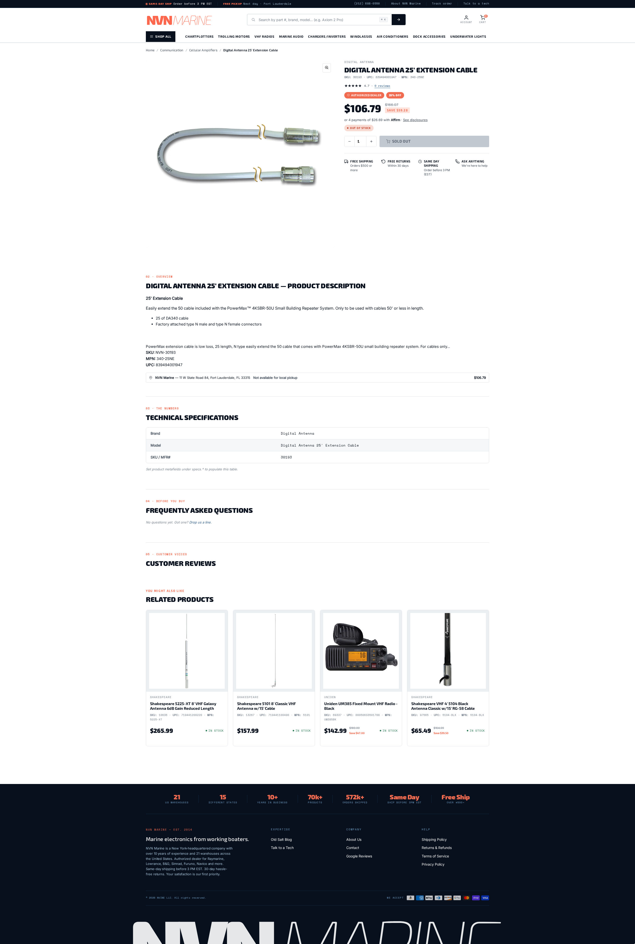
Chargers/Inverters (327, 36)
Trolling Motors (234, 36)
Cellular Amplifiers (203, 50)
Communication (171, 50)
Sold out (401, 141)
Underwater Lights (468, 36)
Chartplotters (199, 36)
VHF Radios (264, 36)
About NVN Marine (406, 3)
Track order (442, 3)
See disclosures (415, 120)
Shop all (163, 36)
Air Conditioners (392, 36)
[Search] (399, 19)
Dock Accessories (429, 36)
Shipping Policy (434, 839)
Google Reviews (359, 856)
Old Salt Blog (281, 839)
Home (150, 50)
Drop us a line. (200, 522)
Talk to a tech (476, 3)
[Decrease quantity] (349, 141)
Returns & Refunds (437, 848)
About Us (353, 839)
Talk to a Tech (282, 848)
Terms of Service (435, 856)
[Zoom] (326, 67)
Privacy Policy (433, 864)
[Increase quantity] (371, 141)
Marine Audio (291, 36)
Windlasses (361, 36)
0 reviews (382, 86)
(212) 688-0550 (367, 3)
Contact (352, 848)
